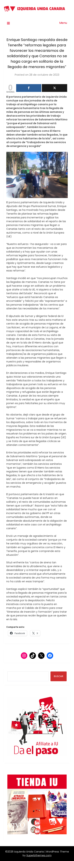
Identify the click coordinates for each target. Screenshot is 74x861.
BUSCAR (58, 676)
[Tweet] (54, 88)
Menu (63, 23)
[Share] (28, 88)
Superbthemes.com (39, 855)
